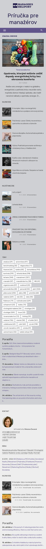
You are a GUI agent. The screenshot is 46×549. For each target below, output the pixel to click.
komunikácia (33, 270)
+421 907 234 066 (9, 435)
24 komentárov (32, 195)
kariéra (20, 270)
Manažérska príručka (9, 450)
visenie (20, 320)
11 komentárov (31, 235)
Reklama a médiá (18, 242)
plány (22, 293)
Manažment (22, 450)
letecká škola (23, 273)
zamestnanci (10, 332)
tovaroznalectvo (11, 316)
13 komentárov (31, 219)
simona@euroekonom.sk (11, 432)
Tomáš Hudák (27, 487)
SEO (14, 459)
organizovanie (10, 285)
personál (25, 289)
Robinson (8, 301)
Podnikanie (30, 462)
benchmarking (10, 266)
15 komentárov (31, 207)
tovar (21, 312)
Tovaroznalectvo (23, 70)
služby (22, 305)
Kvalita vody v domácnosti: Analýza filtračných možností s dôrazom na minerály (25, 160)
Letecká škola (17, 205)
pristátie (34, 293)
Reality (4, 462)
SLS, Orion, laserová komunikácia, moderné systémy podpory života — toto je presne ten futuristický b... (21, 346)
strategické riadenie (12, 309)
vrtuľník (33, 320)
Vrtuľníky (31, 459)
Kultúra (22, 467)
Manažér (30, 450)
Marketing (15, 467)
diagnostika (26, 266)
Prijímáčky (21, 462)
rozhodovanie (24, 301)
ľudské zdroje (26, 332)
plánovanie (9, 293)
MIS (37, 281)
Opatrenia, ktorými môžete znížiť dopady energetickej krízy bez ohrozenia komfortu (23, 76)
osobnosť (25, 285)
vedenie (8, 320)
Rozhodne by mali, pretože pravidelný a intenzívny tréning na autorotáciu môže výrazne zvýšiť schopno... (22, 387)
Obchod (35, 467)
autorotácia (22, 262)
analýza (8, 262)
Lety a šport (16, 192)
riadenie (8, 297)
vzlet (22, 324)
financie (8, 270)
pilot (37, 289)
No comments (36, 487)
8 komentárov (31, 244)
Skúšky (28, 467)
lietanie (8, 277)
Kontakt (37, 453)
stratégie (9, 312)
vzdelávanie (9, 324)
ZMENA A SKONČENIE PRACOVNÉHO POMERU (28, 217)
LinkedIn (5, 440)
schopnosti (9, 305)
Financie (38, 462)
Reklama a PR (22, 459)
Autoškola (39, 459)
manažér (8, 281)
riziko (29, 297)
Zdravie (14, 464)
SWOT (20, 464)
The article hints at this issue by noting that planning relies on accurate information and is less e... (22, 398)
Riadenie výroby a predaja (18, 453)
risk (20, 297)
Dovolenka (6, 470)
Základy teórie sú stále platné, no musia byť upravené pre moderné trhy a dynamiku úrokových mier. (22, 367)
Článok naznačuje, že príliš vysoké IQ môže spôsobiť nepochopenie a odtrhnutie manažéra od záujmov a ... (23, 377)
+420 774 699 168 (9, 437)
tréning (26, 316)
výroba (27, 328)
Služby (30, 453)
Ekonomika (6, 464)
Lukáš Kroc (27, 512)
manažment (23, 277)
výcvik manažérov (11, 328)
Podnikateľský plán (29, 464)
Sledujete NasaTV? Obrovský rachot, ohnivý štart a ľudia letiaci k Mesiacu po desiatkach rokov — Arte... (21, 356)
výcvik (33, 324)
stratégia (30, 309)
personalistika (10, 289)
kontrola (8, 273)
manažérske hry (23, 281)
